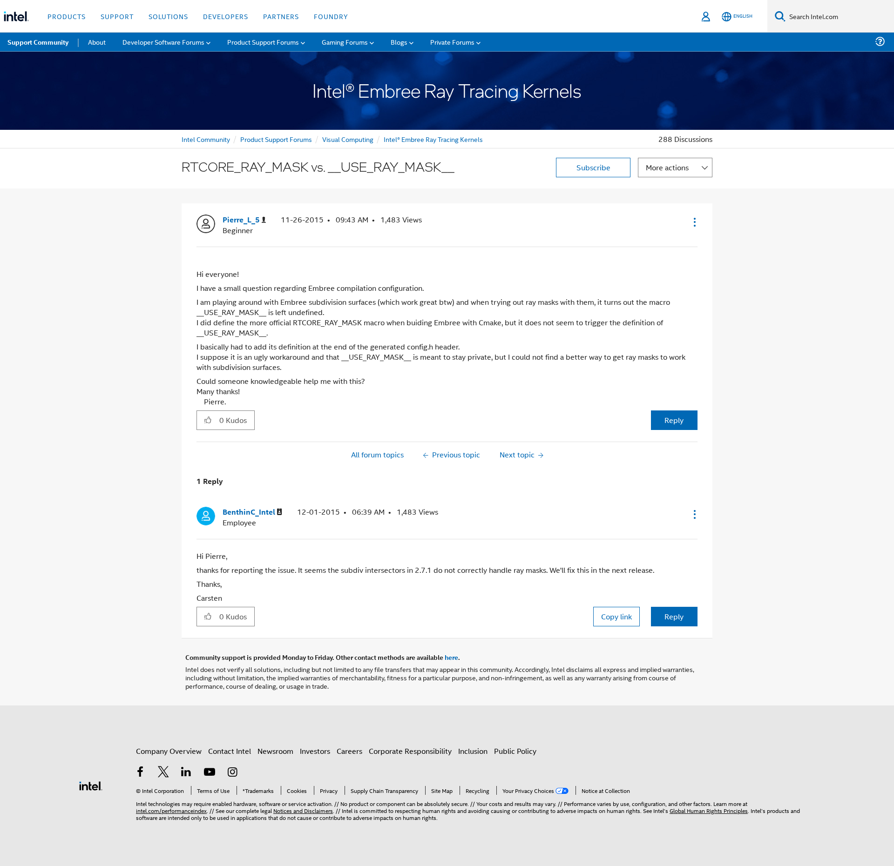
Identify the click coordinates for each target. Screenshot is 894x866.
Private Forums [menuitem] (452, 42)
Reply (674, 420)
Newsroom (275, 750)
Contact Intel (229, 750)
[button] (694, 222)
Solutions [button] (168, 16)
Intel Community (206, 139)
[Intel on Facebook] (140, 772)
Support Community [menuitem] (37, 42)
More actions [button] (667, 167)
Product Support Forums (276, 139)
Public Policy (515, 750)
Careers (349, 750)
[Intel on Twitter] (163, 772)
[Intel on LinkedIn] (186, 772)
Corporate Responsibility (410, 750)
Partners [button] (281, 16)
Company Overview (169, 750)
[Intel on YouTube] (209, 772)
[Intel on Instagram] (232, 772)
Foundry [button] (331, 16)
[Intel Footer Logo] (90, 784)
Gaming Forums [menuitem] (345, 42)
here (451, 657)
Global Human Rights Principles (709, 810)
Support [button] (117, 16)
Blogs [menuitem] (399, 42)
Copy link (616, 616)
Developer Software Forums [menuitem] (163, 42)
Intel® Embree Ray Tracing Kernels (433, 139)
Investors (315, 750)
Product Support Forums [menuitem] (263, 42)
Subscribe (593, 167)
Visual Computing (347, 139)
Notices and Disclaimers (303, 810)
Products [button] (66, 16)
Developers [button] (225, 16)
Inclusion (473, 750)
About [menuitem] (97, 42)
